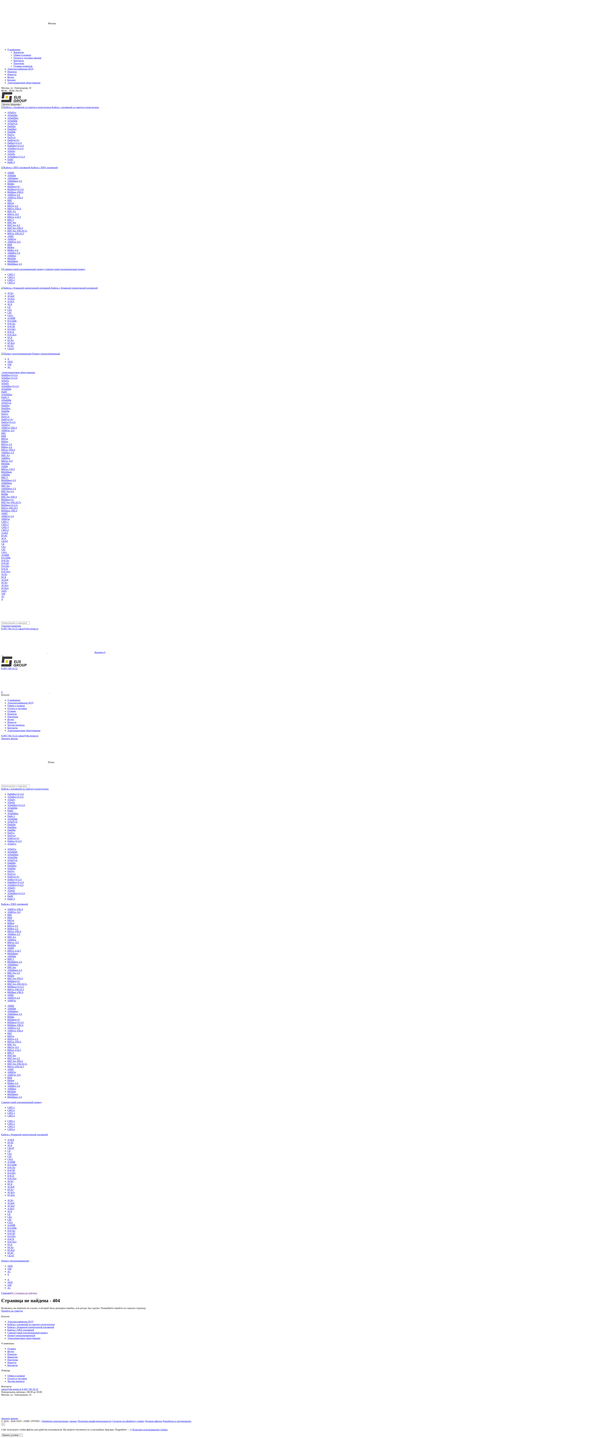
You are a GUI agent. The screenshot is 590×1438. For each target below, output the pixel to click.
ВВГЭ (10, 219)
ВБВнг (11, 247)
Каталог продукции (11, 104)
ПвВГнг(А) (13, 140)
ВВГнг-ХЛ (13, 214)
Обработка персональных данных (59, 1421)
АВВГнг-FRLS (15, 197)
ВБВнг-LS (12, 250)
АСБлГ (11, 296)
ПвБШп (11, 126)
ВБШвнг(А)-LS (15, 189)
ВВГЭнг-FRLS (15, 228)
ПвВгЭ (11, 162)
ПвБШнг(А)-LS (15, 145)
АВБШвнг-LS (14, 181)
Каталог (11, 80)
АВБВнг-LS (13, 253)
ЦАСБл (11, 323)
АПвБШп (12, 115)
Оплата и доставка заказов (27, 58)
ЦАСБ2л (11, 334)
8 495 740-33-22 (9, 628)
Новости (11, 74)
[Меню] (2, 655)
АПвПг (11, 154)
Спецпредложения (11, 626)
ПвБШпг (12, 129)
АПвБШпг (13, 118)
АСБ (9, 304)
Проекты (12, 71)
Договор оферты (153, 1421)
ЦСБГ (10, 345)
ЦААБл (11, 329)
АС (9, 367)
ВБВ (9, 244)
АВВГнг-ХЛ (14, 242)
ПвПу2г (11, 137)
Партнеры (19, 63)
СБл (9, 309)
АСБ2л (11, 298)
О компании (14, 49)
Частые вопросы (16, 725)
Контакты (19, 60)
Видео (10, 77)
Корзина (99, 652)
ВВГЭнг (11, 222)
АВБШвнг (12, 178)
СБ (8, 307)
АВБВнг (11, 255)
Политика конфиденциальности (94, 1421)
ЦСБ (9, 337)
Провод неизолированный (45, 353)
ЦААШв (12, 321)
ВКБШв (11, 258)
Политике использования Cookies (149, 1429)
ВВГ (9, 200)
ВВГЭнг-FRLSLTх (17, 231)
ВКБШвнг (12, 261)
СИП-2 (11, 277)
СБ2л (10, 315)
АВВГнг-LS (13, 195)
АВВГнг (11, 239)
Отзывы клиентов (23, 66)
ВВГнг (10, 203)
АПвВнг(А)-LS (15, 148)
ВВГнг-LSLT (14, 217)
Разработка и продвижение (177, 1421)
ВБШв (10, 183)
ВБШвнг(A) (13, 186)
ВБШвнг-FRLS (15, 192)
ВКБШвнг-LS (14, 264)
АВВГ (10, 236)
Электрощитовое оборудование (23, 82)
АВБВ (10, 172)
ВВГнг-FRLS (14, 208)
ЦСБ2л (11, 343)
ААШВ (11, 318)
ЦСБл (10, 340)
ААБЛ (10, 301)
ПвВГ (10, 159)
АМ (9, 364)
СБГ (9, 312)
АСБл (10, 293)
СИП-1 (11, 274)
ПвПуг (11, 134)
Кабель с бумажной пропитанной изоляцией (74, 288)
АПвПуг (11, 112)
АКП (10, 361)
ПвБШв (11, 132)
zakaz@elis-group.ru (28, 628)
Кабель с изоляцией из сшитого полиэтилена (75, 107)
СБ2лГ (10, 348)
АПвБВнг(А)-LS (16, 156)
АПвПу (11, 151)
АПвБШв (12, 121)
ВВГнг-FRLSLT (15, 233)
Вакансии (19, 52)
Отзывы (11, 711)
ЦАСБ (10, 332)
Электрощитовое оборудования (18, 372)
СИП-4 (11, 282)
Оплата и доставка (17, 708)
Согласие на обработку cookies (128, 1421)
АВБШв (11, 175)
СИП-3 (11, 280)
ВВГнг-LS (12, 206)
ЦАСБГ (11, 326)
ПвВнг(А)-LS (14, 143)
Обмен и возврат (22, 55)
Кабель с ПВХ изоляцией (44, 167)
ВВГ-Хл (11, 211)
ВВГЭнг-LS (13, 225)
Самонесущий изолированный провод (64, 269)
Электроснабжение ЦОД (20, 69)
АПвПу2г (12, 123)
